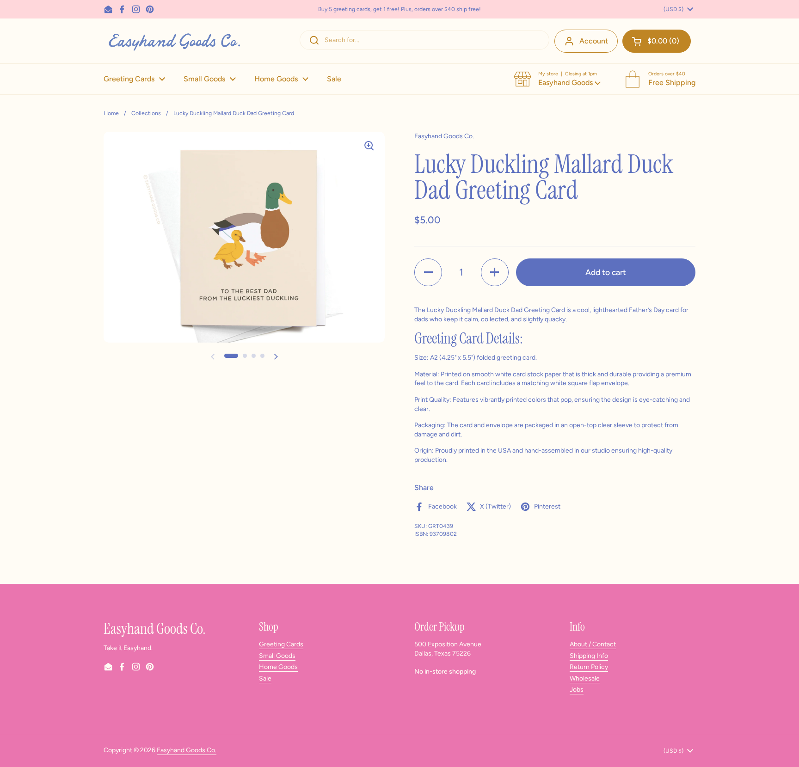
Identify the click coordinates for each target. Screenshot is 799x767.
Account (593, 41)
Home (111, 113)
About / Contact (593, 644)
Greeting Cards (281, 644)
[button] (656, 41)
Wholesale (585, 678)
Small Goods (277, 656)
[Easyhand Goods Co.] (174, 41)
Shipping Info (589, 656)
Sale (265, 678)
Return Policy (589, 667)
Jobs (577, 689)
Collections (146, 113)
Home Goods (278, 667)
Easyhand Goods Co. (186, 750)
